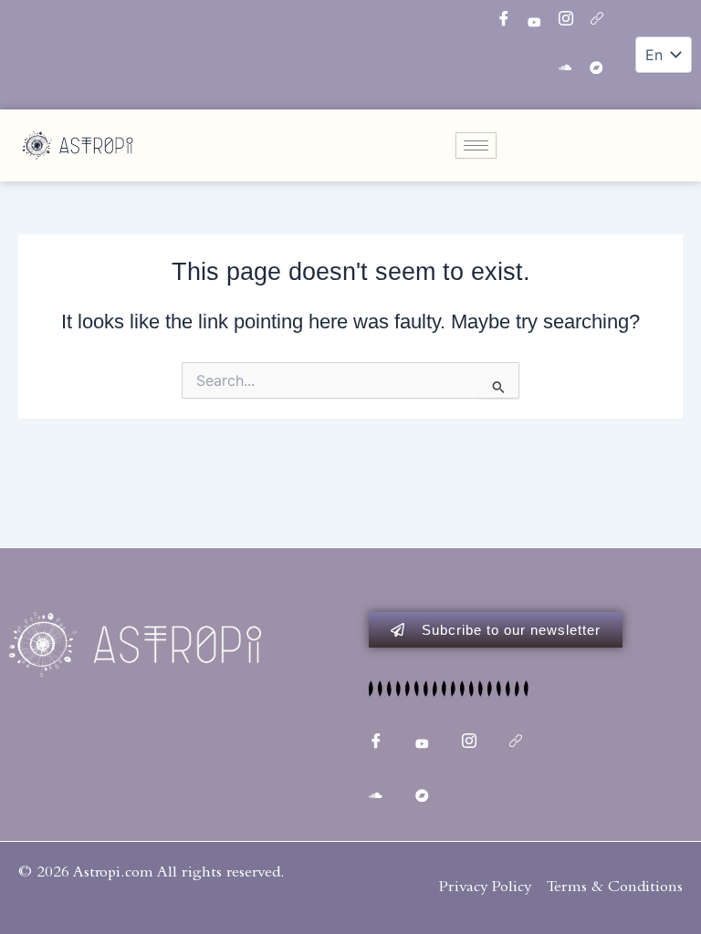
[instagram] (572, 22)
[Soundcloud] (572, 68)
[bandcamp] (603, 68)
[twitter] (541, 22)
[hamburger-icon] (476, 145)
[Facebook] (510, 22)
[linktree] (603, 22)
